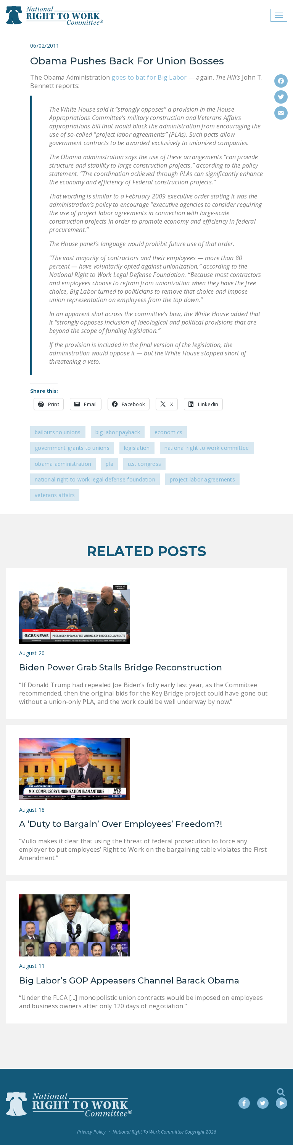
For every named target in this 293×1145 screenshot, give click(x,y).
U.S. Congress (144, 463)
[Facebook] (281, 81)
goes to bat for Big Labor (149, 77)
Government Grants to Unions (72, 447)
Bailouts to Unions (58, 432)
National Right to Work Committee (206, 447)
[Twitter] (281, 97)
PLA (109, 463)
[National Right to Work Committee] (55, 15)
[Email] (281, 113)
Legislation (137, 447)
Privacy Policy (91, 1132)
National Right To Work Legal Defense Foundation (95, 479)
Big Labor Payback (117, 432)
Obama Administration (63, 463)
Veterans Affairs (55, 495)
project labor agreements (202, 479)
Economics (168, 432)
